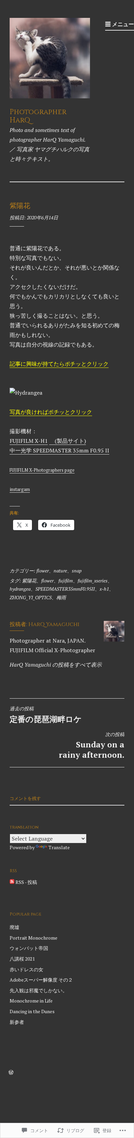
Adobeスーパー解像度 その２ (41, 979)
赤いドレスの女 (26, 969)
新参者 (17, 1022)
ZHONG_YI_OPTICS (31, 597)
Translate (59, 847)
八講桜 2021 (22, 958)
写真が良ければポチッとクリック (51, 412)
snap (77, 570)
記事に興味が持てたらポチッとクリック (59, 364)
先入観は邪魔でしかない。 (38, 990)
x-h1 (104, 589)
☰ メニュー (119, 24)
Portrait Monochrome (33, 937)
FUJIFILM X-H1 (29, 441)
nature (60, 570)
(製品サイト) (67, 441)
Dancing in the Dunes (32, 1011)
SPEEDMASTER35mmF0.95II (65, 589)
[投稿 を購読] (12, 882)
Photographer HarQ (38, 116)
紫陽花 (29, 580)
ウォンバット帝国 (29, 948)
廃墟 (14, 927)
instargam (20, 489)
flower (42, 570)
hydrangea (20, 589)
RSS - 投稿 (26, 882)
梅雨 (61, 597)
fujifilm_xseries (93, 580)
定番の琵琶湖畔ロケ (46, 714)
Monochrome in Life (31, 1000)
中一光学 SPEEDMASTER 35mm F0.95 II (59, 450)
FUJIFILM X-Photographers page (42, 470)
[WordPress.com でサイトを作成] (11, 1072)
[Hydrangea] (26, 392)
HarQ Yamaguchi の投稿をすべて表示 (56, 664)
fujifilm (65, 580)
